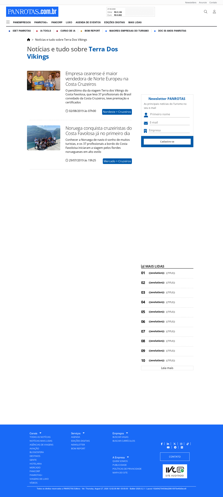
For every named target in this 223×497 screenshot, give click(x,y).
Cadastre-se (167, 141)
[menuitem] (189, 2)
